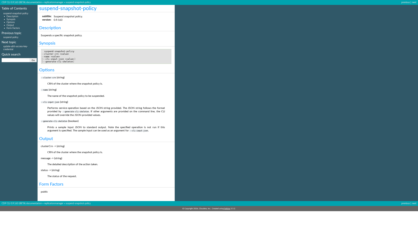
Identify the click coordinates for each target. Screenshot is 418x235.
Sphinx (227, 209)
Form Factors (13, 28)
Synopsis (11, 19)
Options (11, 22)
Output (10, 25)
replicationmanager (53, 2)
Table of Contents (14, 8)
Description (12, 16)
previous (405, 2)
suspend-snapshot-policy (78, 2)
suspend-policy (10, 37)
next (414, 2)
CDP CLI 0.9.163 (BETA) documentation (22, 2)
